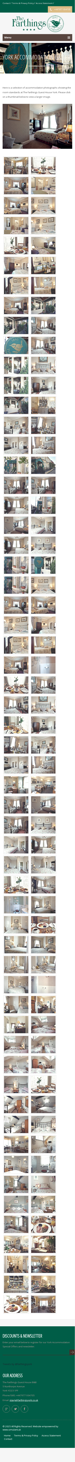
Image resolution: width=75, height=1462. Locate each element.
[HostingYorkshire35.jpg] (16, 1004)
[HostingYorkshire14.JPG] (16, 425)
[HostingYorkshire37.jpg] (16, 1024)
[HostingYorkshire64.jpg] (43, 1224)
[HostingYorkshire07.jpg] (43, 644)
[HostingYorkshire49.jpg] (43, 1144)
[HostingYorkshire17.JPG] (43, 445)
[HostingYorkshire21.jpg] (43, 844)
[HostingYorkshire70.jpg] (16, 724)
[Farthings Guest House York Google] (6, 1409)
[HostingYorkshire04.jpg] (16, 624)
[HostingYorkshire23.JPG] (43, 524)
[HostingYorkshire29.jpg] (16, 924)
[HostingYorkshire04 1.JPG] (43, 265)
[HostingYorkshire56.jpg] (16, 784)
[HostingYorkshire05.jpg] (43, 624)
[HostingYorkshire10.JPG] (43, 325)
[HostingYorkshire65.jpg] (43, 165)
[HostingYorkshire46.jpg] (43, 1104)
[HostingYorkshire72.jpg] (16, 1244)
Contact (6, 3)
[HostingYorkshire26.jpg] (43, 884)
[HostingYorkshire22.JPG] (43, 544)
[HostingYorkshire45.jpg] (16, 1124)
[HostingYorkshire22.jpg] (43, 824)
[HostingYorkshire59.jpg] (43, 1004)
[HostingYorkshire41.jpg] (16, 1084)
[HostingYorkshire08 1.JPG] (43, 305)
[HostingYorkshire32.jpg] (43, 944)
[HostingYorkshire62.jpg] (16, 1283)
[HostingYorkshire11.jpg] (16, 704)
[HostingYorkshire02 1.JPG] (16, 225)
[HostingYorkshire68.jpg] (16, 1303)
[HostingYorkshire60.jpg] (43, 1283)
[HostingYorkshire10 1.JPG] (16, 345)
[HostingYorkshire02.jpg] (43, 604)
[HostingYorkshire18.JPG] (16, 484)
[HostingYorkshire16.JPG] (16, 445)
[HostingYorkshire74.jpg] (16, 165)
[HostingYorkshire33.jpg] (43, 964)
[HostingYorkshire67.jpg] (43, 1084)
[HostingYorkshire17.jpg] (43, 764)
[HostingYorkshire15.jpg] (16, 744)
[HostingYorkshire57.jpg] (16, 1264)
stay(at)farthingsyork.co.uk (24, 1400)
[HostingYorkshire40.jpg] (43, 1044)
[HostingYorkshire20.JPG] (16, 524)
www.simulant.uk (12, 1429)
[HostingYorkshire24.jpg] (16, 864)
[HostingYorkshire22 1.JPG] (16, 564)
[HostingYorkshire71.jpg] (16, 245)
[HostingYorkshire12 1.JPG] (16, 385)
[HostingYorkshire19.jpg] (16, 824)
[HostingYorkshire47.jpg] (43, 1124)
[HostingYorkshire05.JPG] (16, 265)
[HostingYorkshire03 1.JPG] (43, 245)
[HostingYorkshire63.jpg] (43, 924)
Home (7, 1435)
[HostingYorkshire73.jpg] (43, 784)
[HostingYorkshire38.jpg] (43, 1024)
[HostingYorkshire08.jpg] (43, 664)
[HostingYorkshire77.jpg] (43, 405)
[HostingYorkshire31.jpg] (16, 964)
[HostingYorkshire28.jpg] (43, 904)
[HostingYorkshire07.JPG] (43, 285)
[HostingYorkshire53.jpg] (16, 1204)
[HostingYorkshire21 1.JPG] (43, 564)
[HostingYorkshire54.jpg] (16, 1224)
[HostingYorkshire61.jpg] (43, 1264)
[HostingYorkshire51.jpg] (43, 1164)
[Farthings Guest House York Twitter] (15, 1409)
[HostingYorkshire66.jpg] (16, 884)
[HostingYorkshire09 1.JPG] (16, 325)
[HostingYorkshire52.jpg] (16, 1184)
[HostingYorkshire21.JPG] (16, 504)
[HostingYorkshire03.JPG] (43, 205)
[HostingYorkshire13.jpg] (43, 724)
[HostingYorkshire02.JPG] (16, 205)
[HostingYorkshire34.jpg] (16, 984)
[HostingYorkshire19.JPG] (43, 484)
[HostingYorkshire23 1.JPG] (43, 504)
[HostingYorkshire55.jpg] (43, 1204)
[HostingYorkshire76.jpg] (43, 1303)
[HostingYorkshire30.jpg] (16, 944)
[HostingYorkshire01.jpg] (16, 604)
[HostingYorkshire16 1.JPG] (43, 464)
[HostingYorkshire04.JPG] (43, 225)
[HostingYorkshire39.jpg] (16, 1044)
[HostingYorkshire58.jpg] (43, 1244)
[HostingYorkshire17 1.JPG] (16, 464)
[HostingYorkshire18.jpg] (16, 804)
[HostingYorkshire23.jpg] (16, 844)
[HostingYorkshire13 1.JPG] (16, 405)
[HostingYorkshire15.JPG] (43, 425)
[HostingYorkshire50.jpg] (43, 1184)
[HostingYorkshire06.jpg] (16, 644)
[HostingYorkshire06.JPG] (16, 285)
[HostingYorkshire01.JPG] (16, 185)
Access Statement (44, 3)
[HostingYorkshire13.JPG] (43, 385)
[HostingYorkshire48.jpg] (16, 1164)
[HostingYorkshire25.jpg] (43, 864)
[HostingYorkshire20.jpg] (43, 804)
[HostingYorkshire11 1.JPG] (16, 365)
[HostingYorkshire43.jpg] (16, 1064)
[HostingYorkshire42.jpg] (43, 1064)
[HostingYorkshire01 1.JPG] (43, 185)
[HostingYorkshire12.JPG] (43, 365)
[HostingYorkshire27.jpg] (16, 904)
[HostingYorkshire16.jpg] (16, 764)
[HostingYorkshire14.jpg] (43, 744)
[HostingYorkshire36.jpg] (43, 984)
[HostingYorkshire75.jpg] (16, 1144)
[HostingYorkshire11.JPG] (43, 345)
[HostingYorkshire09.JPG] (16, 305)
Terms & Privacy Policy (23, 3)
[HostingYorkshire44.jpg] (16, 1104)
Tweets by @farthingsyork (17, 1364)
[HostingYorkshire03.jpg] (43, 584)
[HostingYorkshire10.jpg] (43, 684)
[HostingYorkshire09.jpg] (16, 664)
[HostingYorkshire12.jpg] (43, 704)
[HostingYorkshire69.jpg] (16, 684)
